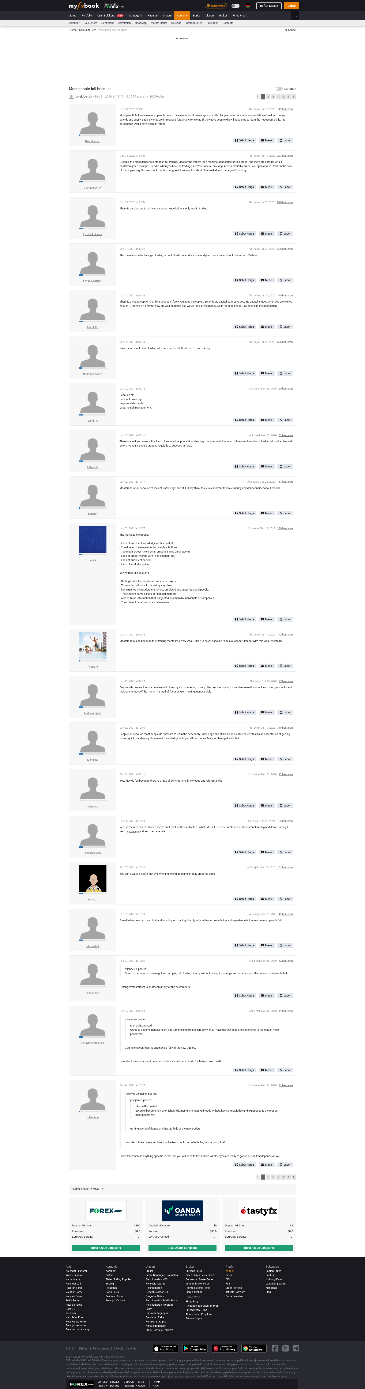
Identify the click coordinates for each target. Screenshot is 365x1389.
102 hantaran (285, 867)
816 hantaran (285, 202)
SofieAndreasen (92, 374)
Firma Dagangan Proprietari (162, 1275)
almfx (92, 560)
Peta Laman (101, 1348)
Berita (196, 15)
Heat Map (141, 22)
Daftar (291, 5)
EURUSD (103, 1381)
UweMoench (83, 96)
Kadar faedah (73, 1279)
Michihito (92, 327)
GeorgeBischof (93, 187)
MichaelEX (92, 946)
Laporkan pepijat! (276, 1283)
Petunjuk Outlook (115, 1300)
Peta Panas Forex (76, 1321)
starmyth (92, 806)
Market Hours (159, 22)
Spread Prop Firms (196, 1310)
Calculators (90, 22)
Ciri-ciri (229, 1275)
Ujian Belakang (110, 15)
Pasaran (153, 15)
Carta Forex (112, 1292)
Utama (72, 15)
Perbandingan (194, 1318)
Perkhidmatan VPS (157, 1279)
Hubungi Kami (274, 1279)
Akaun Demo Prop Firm (199, 1314)
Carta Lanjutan (234, 1296)
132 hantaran (285, 821)
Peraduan (111, 1287)
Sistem (167, 15)
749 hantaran (285, 109)
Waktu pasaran (74, 1275)
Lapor (287, 140)
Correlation (124, 22)
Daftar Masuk (269, 5)
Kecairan (71, 1313)
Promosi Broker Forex (198, 1287)
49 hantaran (286, 914)
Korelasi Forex (74, 1296)
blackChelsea (92, 852)
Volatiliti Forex (74, 1292)
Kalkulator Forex (75, 1317)
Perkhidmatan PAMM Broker (162, 1300)
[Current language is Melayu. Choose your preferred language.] (247, 5)
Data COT (71, 1309)
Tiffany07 (92, 467)
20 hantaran (286, 388)
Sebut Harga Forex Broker (200, 1275)
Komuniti (182, 15)
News (156, 1385)
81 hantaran (286, 1085)
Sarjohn (92, 513)
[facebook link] (275, 1348)
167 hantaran (285, 481)
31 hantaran (286, 435)
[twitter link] (285, 1348)
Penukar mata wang (77, 1329)
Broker (223, 15)
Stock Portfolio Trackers (159, 1330)
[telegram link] (296, 1348)
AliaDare (93, 666)
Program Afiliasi (155, 1296)
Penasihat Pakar (155, 1317)
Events (156, 1382)
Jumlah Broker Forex (197, 1283)
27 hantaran (286, 681)
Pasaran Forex (74, 1287)
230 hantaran (285, 528)
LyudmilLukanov (92, 234)
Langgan (290, 88)
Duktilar (92, 899)
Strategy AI (135, 15)
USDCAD (129, 1386)
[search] (297, 15)
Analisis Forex (74, 1304)
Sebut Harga (246, 140)
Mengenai (271, 1287)
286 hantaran (285, 248)
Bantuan (270, 1275)
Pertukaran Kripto (156, 1321)
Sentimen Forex (114, 1296)
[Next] (293, 96)
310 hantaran (285, 295)
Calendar (74, 22)
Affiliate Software (235, 1292)
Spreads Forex (194, 1271)
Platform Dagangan (157, 1313)
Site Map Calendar (126, 1348)
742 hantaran (285, 634)
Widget (230, 1271)
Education (212, 22)
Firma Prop (239, 15)
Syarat (70, 1348)
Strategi (110, 1283)
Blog (268, 1292)
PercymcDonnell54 (92, 1042)
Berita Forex (72, 1300)
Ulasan (210, 15)
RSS (228, 1283)
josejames (92, 992)
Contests (228, 22)
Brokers (158, 589)
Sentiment (107, 22)
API (228, 1279)
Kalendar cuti (73, 1283)
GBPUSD (129, 1381)
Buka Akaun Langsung (106, 1247)
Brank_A (93, 420)
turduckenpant (92, 713)
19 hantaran (286, 1011)
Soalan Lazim (273, 1271)
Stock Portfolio (234, 1287)
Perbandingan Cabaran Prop (202, 1305)
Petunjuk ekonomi (76, 1325)
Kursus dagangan (156, 1325)
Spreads (176, 22)
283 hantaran (285, 155)
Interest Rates (193, 22)
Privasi (83, 1348)
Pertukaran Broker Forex (199, 1279)
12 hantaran (286, 774)
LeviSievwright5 (92, 280)
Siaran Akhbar (194, 1292)
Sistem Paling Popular (118, 1279)
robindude (93, 1117)
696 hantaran (285, 342)
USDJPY (103, 1386)
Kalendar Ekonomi (76, 1271)
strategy (134, 831)
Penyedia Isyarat (155, 1283)
